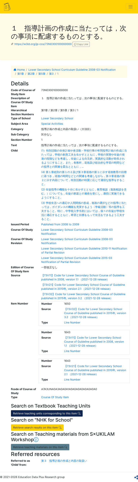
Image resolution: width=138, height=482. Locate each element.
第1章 (20, 73)
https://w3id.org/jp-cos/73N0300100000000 (43, 44)
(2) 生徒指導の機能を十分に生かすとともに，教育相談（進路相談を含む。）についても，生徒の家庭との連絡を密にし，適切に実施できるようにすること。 (84, 193)
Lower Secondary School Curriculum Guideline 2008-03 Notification (72, 69)
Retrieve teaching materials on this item (38, 447)
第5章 (41, 73)
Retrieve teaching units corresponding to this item (45, 413)
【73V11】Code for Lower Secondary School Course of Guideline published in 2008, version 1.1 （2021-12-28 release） (94, 341)
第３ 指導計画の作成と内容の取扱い (64, 460)
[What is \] (36, 439)
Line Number (72, 322)
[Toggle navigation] (130, 6)
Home (20, 69)
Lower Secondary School (57, 118)
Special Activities (52, 123)
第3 (51, 73)
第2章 (31, 73)
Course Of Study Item (55, 397)
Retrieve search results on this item (36, 427)
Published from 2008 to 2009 (60, 224)
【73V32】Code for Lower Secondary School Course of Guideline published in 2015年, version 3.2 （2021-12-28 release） (95, 313)
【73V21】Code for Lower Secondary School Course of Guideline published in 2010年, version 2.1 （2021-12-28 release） (95, 370)
